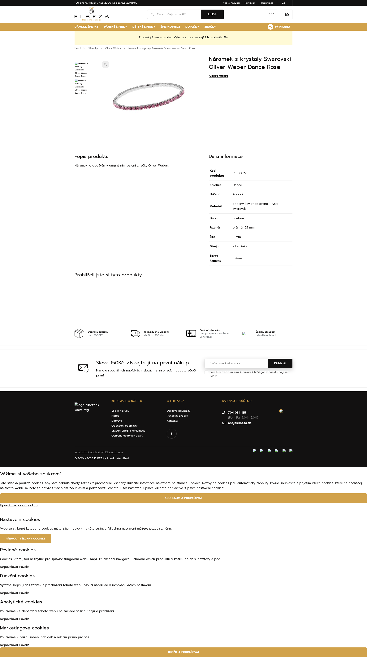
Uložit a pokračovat (183, 652)
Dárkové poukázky (178, 411)
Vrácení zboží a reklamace (128, 431)
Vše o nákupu (231, 3)
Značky (210, 27)
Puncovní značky (177, 416)
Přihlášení (250, 3)
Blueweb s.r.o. (114, 452)
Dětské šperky (143, 27)
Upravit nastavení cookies (19, 505)
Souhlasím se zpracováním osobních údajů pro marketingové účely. (249, 374)
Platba (115, 416)
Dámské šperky (87, 27)
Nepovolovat (9, 567)
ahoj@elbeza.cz (239, 423)
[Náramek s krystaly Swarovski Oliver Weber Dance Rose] (149, 99)
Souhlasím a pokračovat (183, 498)
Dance (237, 185)
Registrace (267, 3)
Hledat (212, 14)
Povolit (24, 567)
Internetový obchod (87, 452)
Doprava (116, 421)
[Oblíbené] (271, 14)
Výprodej (279, 26)
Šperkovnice (170, 27)
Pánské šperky (115, 27)
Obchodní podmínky (124, 426)
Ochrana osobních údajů (234, 376)
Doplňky (192, 27)
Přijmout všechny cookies (25, 539)
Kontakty (172, 421)
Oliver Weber (218, 76)
